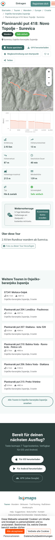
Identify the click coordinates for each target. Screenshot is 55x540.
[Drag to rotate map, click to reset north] (49, 83)
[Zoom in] (49, 72)
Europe (38, 10)
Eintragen (21, 3)
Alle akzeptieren (15, 531)
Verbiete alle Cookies (38, 531)
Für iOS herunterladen (29, 459)
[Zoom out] (49, 77)
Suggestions (20, 512)
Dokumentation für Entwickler (20, 515)
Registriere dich (40, 3)
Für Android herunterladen (29, 468)
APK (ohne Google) (29, 478)
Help (12, 512)
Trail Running (34, 504)
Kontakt (41, 512)
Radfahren (46, 504)
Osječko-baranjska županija (17, 14)
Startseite (6, 10)
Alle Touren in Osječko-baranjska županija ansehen (27, 401)
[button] (9, 83)
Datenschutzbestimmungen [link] (38, 536)
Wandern (27, 10)
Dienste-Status (40, 515)
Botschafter (32, 512)
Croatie (47, 10)
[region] (27, 89)
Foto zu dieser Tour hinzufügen (20, 246)
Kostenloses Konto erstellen (42, 215)
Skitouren (24, 504)
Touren (17, 10)
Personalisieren (11, 536)
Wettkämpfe (27, 507)
